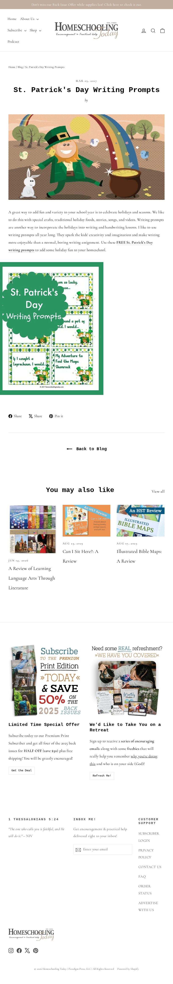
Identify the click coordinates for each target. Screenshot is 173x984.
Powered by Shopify (128, 968)
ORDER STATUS (145, 889)
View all (158, 491)
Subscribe (15, 30)
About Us (27, 19)
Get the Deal (21, 770)
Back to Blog (90, 449)
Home (12, 19)
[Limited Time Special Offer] (45, 680)
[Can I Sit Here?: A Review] (87, 521)
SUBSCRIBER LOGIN (148, 837)
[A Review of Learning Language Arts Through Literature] (32, 529)
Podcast (13, 41)
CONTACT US (149, 867)
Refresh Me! (102, 775)
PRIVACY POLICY (146, 853)
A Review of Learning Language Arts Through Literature (31, 578)
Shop (34, 30)
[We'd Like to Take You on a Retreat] (127, 680)
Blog (20, 67)
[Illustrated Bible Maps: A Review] (141, 521)
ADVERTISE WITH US (148, 906)
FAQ (142, 877)
